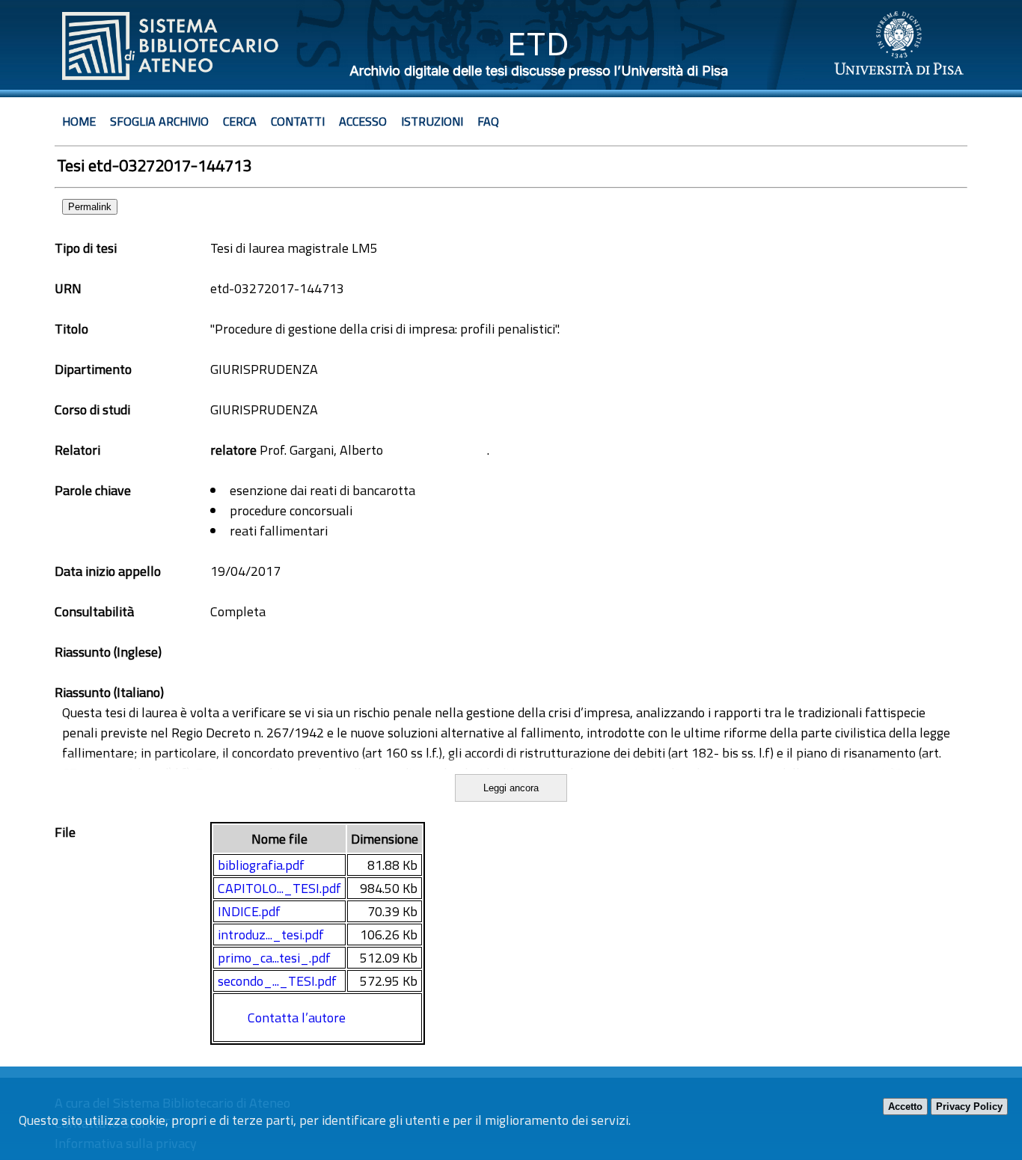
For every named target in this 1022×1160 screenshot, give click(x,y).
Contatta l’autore (297, 1017)
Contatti (298, 121)
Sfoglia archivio (159, 121)
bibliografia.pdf (261, 865)
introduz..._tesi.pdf (271, 934)
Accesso (363, 121)
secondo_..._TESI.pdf (277, 981)
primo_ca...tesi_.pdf (274, 958)
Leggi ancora (511, 788)
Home (79, 121)
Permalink (89, 206)
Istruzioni (432, 121)
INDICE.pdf (249, 911)
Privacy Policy (969, 1106)
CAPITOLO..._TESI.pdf (279, 888)
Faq (488, 121)
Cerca (240, 121)
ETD (538, 44)
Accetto (905, 1106)
